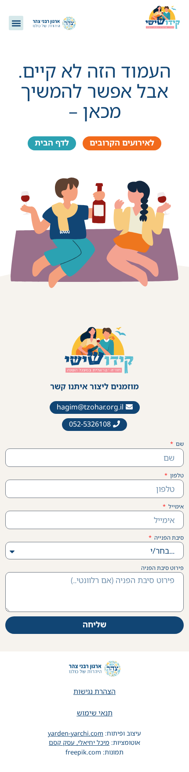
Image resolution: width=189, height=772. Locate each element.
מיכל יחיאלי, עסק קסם (79, 742)
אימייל (175, 506)
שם (179, 444)
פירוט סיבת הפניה (162, 568)
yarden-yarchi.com (75, 733)
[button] (16, 23)
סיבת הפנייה (168, 537)
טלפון (176, 475)
